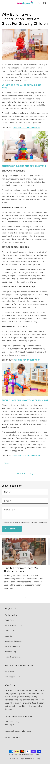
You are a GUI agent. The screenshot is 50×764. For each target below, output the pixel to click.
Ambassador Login (12, 677)
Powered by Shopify (33, 758)
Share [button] (6, 463)
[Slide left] (19, 597)
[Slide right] (30, 597)
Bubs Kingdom (21, 758)
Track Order (10, 620)
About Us (8, 636)
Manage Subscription (13, 625)
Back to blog (26, 473)
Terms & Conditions (13, 657)
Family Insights (11, 615)
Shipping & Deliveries (13, 641)
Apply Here (9, 671)
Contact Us (9, 631)
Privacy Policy (10, 652)
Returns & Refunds (12, 646)
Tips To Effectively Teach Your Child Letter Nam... (21, 569)
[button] (4, 2)
